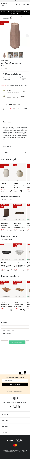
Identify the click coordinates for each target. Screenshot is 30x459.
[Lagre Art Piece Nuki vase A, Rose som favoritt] (27, 342)
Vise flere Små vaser (8, 327)
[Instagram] (15, 406)
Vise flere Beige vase (8, 330)
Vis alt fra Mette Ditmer (8, 199)
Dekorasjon (14, 17)
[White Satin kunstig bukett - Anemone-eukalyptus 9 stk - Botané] (3, 96)
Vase (19, 17)
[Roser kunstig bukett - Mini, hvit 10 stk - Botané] (3, 91)
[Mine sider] (16, 4)
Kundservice (6, 414)
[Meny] (28, 4)
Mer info (25, 108)
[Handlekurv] (24, 4)
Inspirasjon (5, 426)
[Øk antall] (7, 342)
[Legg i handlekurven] (11, 191)
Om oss (4, 432)
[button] (4, 68)
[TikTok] (19, 406)
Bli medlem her (24, 77)
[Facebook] (10, 406)
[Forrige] (2, 35)
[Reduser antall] (2, 342)
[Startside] (4, 4)
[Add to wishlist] (8, 191)
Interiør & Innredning (6, 17)
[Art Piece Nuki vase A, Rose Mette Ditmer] (15, 35)
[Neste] (27, 35)
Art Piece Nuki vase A (7, 18)
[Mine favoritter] (20, 4)
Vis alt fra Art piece (7, 239)
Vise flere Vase (7, 333)
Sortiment (5, 420)
